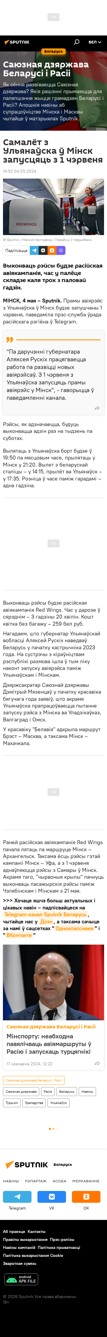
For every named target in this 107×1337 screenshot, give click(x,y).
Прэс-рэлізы (62, 1239)
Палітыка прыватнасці (59, 1247)
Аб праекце (14, 1231)
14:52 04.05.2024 (19, 171)
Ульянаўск (58, 1102)
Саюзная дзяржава (21, 1091)
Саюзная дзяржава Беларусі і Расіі (51, 1026)
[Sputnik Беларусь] (18, 44)
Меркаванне (86, 1181)
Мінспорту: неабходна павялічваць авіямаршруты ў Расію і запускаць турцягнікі (49, 1043)
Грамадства (34, 1102)
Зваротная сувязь (19, 1263)
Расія (48, 1091)
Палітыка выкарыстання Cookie (33, 1255)
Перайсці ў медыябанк (73, 239)
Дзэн (46, 921)
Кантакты (36, 1231)
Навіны (87, 1091)
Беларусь (66, 1091)
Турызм (12, 1102)
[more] (97, 408)
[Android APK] (21, 1280)
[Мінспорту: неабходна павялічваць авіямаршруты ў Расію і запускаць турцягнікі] (53, 982)
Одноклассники (74, 928)
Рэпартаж (36, 1181)
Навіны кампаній (19, 1247)
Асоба (59, 1181)
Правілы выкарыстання (25, 1239)
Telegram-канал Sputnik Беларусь (45, 914)
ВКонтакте (19, 935)
